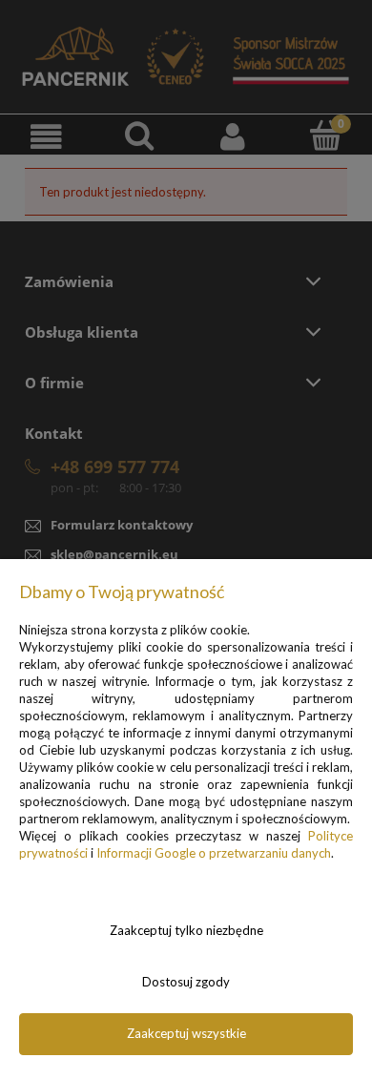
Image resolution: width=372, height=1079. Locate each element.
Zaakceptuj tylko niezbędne (186, 930)
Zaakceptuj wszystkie (186, 1033)
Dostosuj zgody (186, 981)
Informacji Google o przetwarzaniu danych (213, 853)
